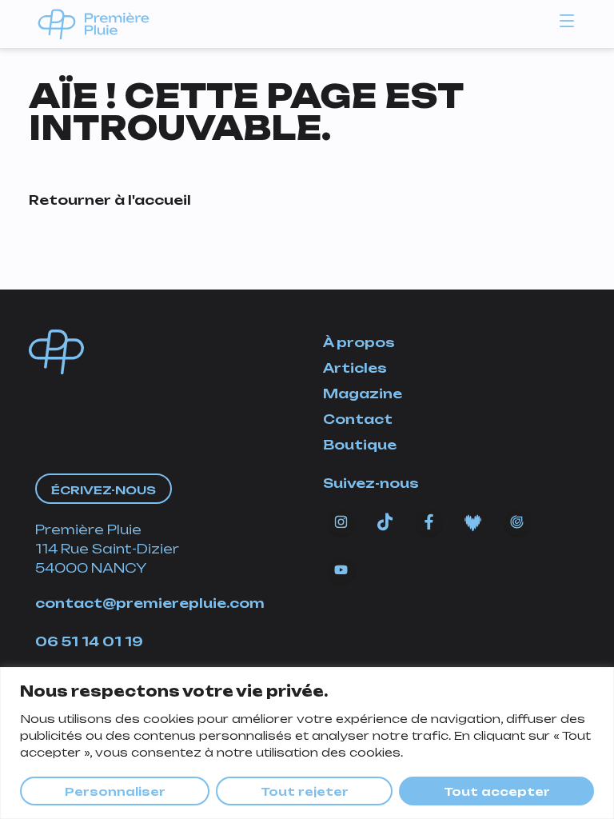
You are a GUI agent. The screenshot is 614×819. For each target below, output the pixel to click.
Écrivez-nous (103, 490)
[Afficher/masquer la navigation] (566, 20)
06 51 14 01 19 (89, 641)
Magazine (362, 394)
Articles (355, 368)
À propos (359, 342)
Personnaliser (115, 791)
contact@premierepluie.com (150, 603)
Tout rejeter (305, 791)
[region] (307, 743)
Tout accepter (497, 791)
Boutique (360, 445)
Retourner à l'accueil (110, 200)
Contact (358, 419)
